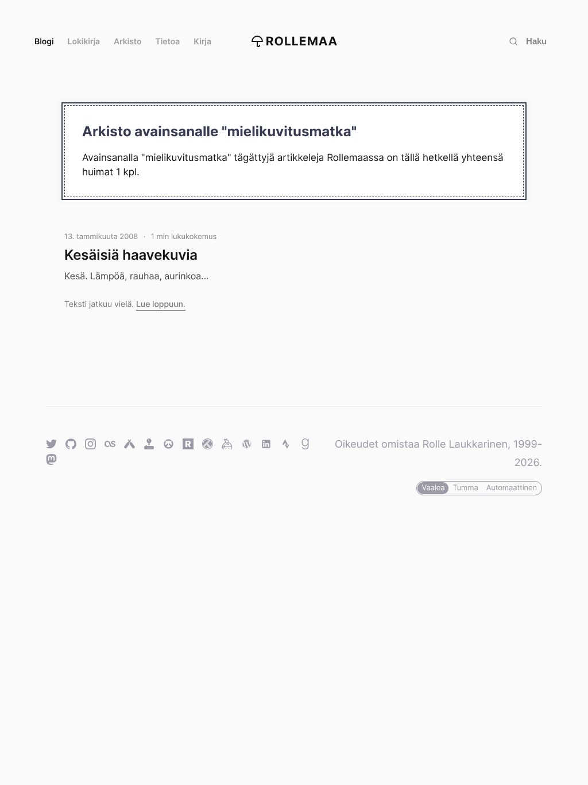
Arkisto (127, 42)
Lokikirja (84, 42)
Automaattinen (511, 487)
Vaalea (432, 487)
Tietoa (168, 42)
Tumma (465, 487)
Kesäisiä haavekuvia (131, 255)
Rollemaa (302, 41)
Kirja (202, 42)
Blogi (44, 42)
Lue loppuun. (160, 304)
